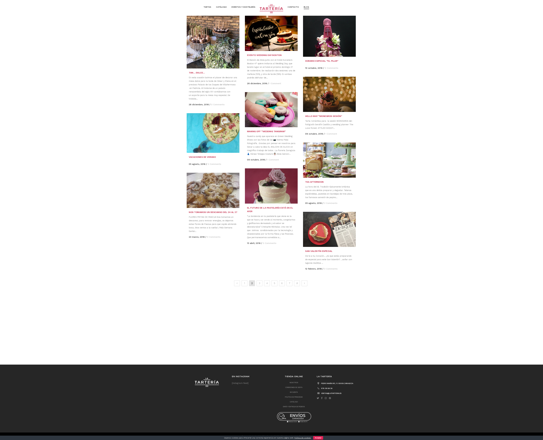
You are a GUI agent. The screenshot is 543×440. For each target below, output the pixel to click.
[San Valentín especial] (329, 229)
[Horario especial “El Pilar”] (329, 36)
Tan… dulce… (197, 72)
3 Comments (330, 203)
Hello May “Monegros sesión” (323, 116)
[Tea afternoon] (329, 160)
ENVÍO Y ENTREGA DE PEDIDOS (294, 407)
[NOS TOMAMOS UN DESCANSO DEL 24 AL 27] (213, 190)
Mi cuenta (294, 392)
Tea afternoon (314, 182)
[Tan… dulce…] (213, 42)
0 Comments (218, 104)
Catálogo (294, 402)
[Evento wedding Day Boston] (271, 33)
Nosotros (294, 383)
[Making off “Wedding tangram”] (271, 109)
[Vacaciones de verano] (213, 133)
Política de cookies (302, 438)
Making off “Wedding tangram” (266, 131)
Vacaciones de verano (202, 157)
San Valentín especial (318, 251)
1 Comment (275, 83)
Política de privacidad (294, 397)
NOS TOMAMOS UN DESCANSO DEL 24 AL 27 (213, 212)
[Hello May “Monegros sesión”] (329, 94)
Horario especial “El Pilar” (321, 61)
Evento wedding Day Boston (264, 55)
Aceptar (318, 438)
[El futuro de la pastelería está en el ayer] (271, 186)
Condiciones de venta (293, 387)
